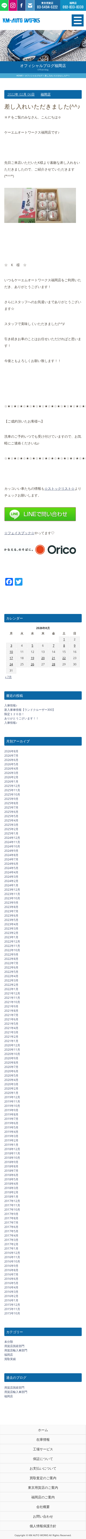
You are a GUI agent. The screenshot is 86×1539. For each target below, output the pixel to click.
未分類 (8, 1342)
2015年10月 (12, 1313)
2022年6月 (11, 967)
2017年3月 (11, 1240)
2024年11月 (12, 842)
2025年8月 (11, 803)
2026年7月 (11, 756)
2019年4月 (11, 1132)
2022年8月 (11, 959)
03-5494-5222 (47, 7)
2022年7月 (11, 963)
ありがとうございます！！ (21, 718)
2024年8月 (11, 855)
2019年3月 (11, 1136)
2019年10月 (12, 1106)
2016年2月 (11, 1296)
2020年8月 (11, 1063)
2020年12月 (12, 1045)
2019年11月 (12, 1101)
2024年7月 (11, 859)
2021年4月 (11, 1028)
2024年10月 (12, 846)
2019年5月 (11, 1127)
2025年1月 (11, 833)
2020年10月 (12, 1054)
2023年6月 (11, 916)
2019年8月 (11, 1114)
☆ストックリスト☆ (59, 488)
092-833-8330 (73, 7)
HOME (19, 75)
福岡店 (46, 94)
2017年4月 (11, 1235)
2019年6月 (11, 1123)
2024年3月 (11, 877)
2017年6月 (11, 1227)
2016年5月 (11, 1283)
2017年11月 (12, 1205)
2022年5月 (11, 972)
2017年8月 (11, 1218)
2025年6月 (11, 812)
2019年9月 (11, 1110)
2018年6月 (11, 1175)
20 (43, 658)
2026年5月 (11, 764)
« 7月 (8, 677)
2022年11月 (12, 946)
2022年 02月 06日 (21, 94)
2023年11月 (12, 894)
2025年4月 (11, 820)
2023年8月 (11, 907)
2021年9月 (11, 1006)
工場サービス (43, 1449)
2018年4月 (11, 1184)
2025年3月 (11, 825)
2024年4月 (11, 872)
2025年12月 (12, 786)
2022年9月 (11, 954)
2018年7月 (11, 1171)
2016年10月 (12, 1261)
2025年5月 (11, 816)
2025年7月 (11, 807)
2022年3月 (11, 980)
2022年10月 (12, 950)
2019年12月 (12, 1097)
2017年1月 (11, 1248)
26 (32, 664)
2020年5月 (11, 1075)
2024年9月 (11, 851)
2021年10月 (12, 1002)
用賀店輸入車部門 (15, 1350)
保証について (43, 1458)
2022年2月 (11, 985)
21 (53, 658)
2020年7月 (11, 1067)
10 (11, 652)
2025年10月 (12, 794)
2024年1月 (11, 885)
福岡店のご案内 (43, 1497)
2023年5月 (11, 920)
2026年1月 (11, 781)
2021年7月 (11, 1015)
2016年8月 (11, 1270)
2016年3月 (11, 1292)
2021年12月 (12, 993)
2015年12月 (12, 1305)
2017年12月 (12, 1201)
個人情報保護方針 (43, 1526)
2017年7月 (11, 1222)
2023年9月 (11, 903)
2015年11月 (12, 1309)
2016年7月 (11, 1274)
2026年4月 (11, 768)
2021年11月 (12, 998)
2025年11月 (12, 790)
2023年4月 (11, 924)
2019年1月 (11, 1145)
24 (11, 664)
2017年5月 (11, 1231)
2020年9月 (11, 1058)
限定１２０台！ (14, 714)
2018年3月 (11, 1188)
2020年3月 (11, 1084)
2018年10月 (12, 1158)
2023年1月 (11, 937)
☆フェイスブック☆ (19, 533)
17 (11, 658)
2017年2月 (11, 1244)
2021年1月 (11, 1041)
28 (53, 664)
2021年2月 (11, 1037)
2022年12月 (12, 941)
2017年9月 (11, 1214)
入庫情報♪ (10, 705)
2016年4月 (11, 1287)
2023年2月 (11, 933)
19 (32, 658)
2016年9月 (11, 1266)
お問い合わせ (43, 1516)
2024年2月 (11, 881)
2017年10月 (12, 1210)
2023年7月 (11, 911)
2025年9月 (11, 799)
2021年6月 (11, 1019)
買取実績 (10, 1359)
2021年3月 (11, 1032)
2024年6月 (11, 864)
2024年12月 (12, 838)
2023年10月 (12, 898)
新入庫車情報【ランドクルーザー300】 (29, 710)
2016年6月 (11, 1279)
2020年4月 (11, 1080)
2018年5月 (11, 1179)
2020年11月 (12, 1050)
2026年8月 (11, 751)
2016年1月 (11, 1300)
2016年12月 (12, 1253)
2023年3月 (11, 928)
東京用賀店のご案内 (43, 1487)
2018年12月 (12, 1149)
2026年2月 (11, 777)
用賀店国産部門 (14, 1346)
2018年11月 (12, 1153)
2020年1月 (11, 1093)
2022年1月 (11, 989)
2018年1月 (11, 1197)
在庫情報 (43, 1439)
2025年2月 (11, 829)
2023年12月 (12, 890)
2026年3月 (11, 773)
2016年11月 (12, 1257)
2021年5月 (11, 1024)
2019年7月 (11, 1119)
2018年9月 (11, 1162)
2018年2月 (11, 1192)
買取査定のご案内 (43, 1478)
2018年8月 (11, 1166)
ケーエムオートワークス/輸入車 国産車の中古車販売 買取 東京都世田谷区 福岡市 (30, 20)
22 (64, 658)
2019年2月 (11, 1140)
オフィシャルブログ (33, 75)
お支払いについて (43, 1468)
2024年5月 (11, 868)
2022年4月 (11, 976)
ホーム (43, 1430)
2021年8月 (11, 1011)
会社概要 (43, 1506)
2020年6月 (11, 1071)
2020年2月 (11, 1088)
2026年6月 (11, 760)
